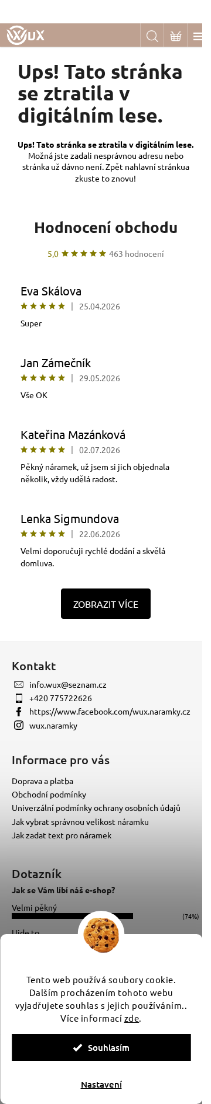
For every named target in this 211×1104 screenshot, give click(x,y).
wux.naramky (53, 725)
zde (131, 1017)
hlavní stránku (159, 166)
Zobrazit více (105, 604)
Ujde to (25, 932)
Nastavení (101, 1084)
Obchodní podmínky (49, 794)
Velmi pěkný (34, 907)
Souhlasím (109, 1047)
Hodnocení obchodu (106, 226)
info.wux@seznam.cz (68, 684)
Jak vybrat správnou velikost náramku (80, 821)
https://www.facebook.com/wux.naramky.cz (109, 711)
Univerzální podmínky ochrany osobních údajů (96, 807)
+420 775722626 (60, 697)
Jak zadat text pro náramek (61, 835)
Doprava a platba (42, 780)
